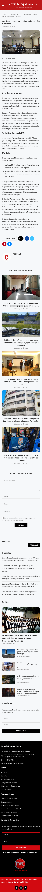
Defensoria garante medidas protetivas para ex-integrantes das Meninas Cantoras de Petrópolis (19, 638)
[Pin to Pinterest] (4, 244)
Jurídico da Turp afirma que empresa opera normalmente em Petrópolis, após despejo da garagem (21, 342)
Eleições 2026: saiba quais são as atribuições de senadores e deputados (28, 678)
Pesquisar (6, 541)
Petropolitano (15, 14)
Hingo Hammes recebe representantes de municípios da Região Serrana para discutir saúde (21, 381)
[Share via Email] (9, 244)
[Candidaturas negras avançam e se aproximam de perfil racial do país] (8, 666)
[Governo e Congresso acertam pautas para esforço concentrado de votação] (8, 653)
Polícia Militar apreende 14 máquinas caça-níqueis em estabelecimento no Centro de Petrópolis (21, 457)
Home (4, 14)
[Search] (37, 5)
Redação (17, 254)
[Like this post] (21, 238)
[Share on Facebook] (27, 238)
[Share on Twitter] (32, 238)
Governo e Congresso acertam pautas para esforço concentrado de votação (28, 652)
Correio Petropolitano (11, 746)
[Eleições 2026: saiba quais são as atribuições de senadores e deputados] (8, 679)
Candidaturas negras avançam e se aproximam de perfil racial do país (28, 665)
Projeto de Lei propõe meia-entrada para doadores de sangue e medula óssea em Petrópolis (28, 691)
